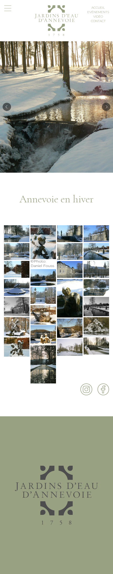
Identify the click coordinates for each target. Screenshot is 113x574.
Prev (7, 107)
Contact (98, 21)
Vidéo (98, 16)
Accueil (98, 7)
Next (106, 107)
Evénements (98, 12)
